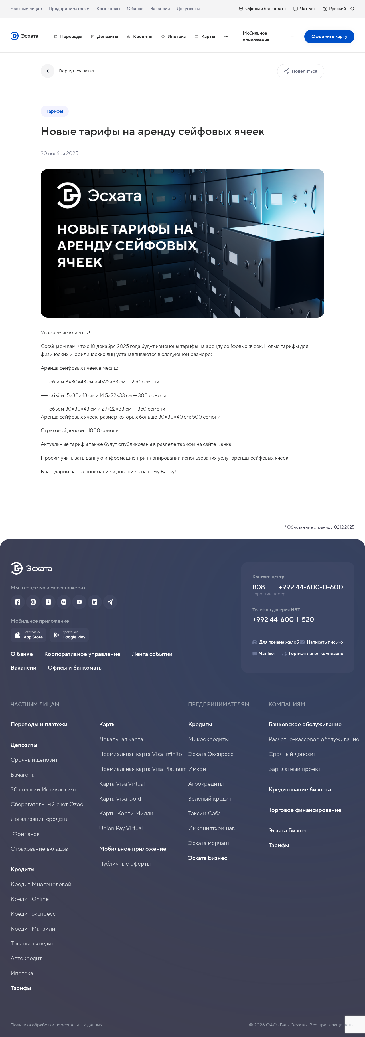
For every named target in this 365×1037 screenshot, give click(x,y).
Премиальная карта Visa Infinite (140, 754)
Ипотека (176, 36)
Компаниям (108, 8)
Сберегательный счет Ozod (47, 804)
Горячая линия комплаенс (316, 653)
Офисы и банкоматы (265, 8)
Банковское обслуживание (305, 724)
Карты (107, 724)
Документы (188, 8)
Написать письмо (325, 642)
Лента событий (152, 654)
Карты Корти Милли (126, 813)
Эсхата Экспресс (210, 754)
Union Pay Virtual (121, 828)
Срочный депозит (34, 760)
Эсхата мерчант (209, 843)
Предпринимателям (69, 8)
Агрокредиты (206, 784)
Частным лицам (26, 8)
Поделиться (304, 71)
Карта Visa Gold (120, 798)
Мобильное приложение (272, 38)
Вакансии (160, 8)
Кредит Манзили (33, 929)
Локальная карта (121, 739)
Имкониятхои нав (211, 828)
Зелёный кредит (210, 798)
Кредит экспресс (33, 914)
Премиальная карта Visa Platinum (143, 769)
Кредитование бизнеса (300, 789)
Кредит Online (30, 899)
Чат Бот (308, 8)
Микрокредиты (208, 739)
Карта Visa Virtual (122, 784)
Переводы (71, 36)
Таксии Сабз (204, 813)
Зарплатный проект (295, 769)
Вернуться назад (76, 71)
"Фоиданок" (26, 834)
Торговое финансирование (305, 810)
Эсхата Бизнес (207, 858)
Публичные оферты (125, 864)
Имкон (197, 769)
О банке (135, 8)
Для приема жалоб (279, 642)
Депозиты (24, 745)
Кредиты (23, 869)
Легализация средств (39, 819)
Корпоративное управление (82, 654)
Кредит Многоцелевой (41, 884)
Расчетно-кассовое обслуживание (314, 739)
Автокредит (26, 958)
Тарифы (21, 988)
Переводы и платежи (39, 724)
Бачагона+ (24, 775)
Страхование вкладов (39, 849)
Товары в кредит (32, 943)
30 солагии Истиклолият (43, 789)
